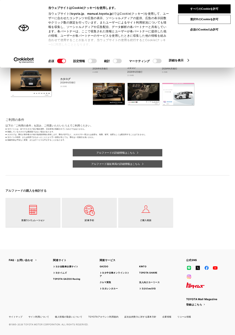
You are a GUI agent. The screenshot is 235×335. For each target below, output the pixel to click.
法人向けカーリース (149, 282)
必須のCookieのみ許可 (204, 29)
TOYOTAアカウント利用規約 (103, 316)
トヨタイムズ (60, 272)
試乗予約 (89, 212)
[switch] (92, 61)
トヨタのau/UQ (147, 288)
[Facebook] (206, 268)
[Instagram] (189, 277)
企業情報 (166, 316)
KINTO (142, 266)
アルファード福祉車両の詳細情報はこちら (115, 163)
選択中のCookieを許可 (204, 19)
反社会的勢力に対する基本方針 (140, 316)
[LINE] (189, 268)
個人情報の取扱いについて (68, 316)
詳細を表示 (176, 60)
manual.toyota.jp (100, 13)
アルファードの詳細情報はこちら (115, 152)
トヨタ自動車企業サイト (65, 266)
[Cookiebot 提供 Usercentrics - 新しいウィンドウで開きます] (24, 60)
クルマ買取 (105, 282)
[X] (198, 268)
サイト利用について (38, 316)
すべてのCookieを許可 (204, 8)
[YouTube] (215, 268)
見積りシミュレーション (33, 212)
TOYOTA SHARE (148, 272)
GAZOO (104, 266)
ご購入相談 (145, 212)
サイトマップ (16, 316)
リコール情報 (184, 316)
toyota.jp (77, 13)
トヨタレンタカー (109, 288)
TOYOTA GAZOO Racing (66, 279)
